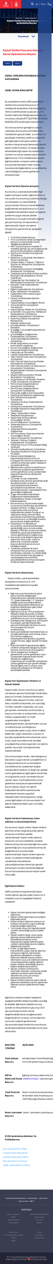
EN (37, 4)
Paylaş (17, 63)
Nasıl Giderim (39, 1235)
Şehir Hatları (43, 1198)
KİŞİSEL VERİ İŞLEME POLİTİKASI (16, 1165)
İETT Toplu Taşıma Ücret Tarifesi (13, 1235)
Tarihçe (39, 1232)
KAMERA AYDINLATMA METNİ (15, 1157)
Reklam (13, 1217)
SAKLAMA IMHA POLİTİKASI (15, 1161)
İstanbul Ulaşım (32, 1198)
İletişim (13, 1240)
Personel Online (39, 1238)
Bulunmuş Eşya (39, 1217)
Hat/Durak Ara (13, 1232)
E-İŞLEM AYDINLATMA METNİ (15, 1153)
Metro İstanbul (24, 1201)
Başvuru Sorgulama (13, 1214)
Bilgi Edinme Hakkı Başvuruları (39, 1214)
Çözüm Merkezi (14, 1222)
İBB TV (32, 1201)
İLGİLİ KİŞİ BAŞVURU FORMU (15, 1149)
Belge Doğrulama (13, 1220)
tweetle (7, 63)
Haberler (39, 1222)
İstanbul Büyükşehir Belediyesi (16, 1198)
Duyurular (39, 1220)
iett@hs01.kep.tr (31, 1078)
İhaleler (13, 1238)
